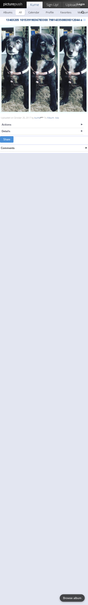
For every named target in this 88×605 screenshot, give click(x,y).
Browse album (72, 598)
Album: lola (53, 117)
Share (6, 139)
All (20, 12)
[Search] (82, 12)
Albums (7, 12)
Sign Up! (52, 4)
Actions (6, 124)
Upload (71, 4)
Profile (50, 12)
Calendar (33, 12)
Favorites (65, 12)
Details (6, 131)
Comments (8, 148)
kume (37, 117)
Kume (34, 4)
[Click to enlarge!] (44, 69)
